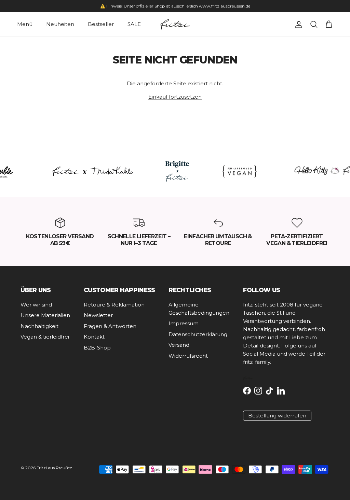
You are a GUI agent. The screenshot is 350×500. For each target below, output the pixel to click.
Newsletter (98, 315)
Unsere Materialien (45, 315)
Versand (179, 345)
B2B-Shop (97, 347)
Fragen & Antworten (110, 326)
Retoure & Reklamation (114, 304)
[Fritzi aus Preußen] (175, 24)
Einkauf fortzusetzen (175, 97)
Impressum (184, 323)
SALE (134, 24)
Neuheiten (60, 24)
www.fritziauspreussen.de (224, 6)
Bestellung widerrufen (277, 415)
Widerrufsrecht (188, 356)
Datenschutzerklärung (198, 334)
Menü (24, 24)
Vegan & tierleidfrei (45, 336)
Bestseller (101, 24)
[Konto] (297, 24)
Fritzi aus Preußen (54, 467)
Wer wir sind (36, 304)
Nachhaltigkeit (39, 326)
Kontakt (94, 336)
